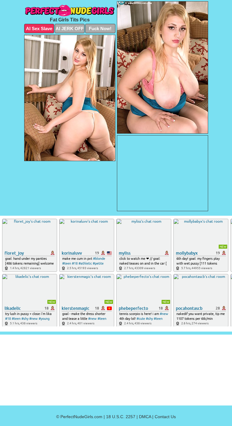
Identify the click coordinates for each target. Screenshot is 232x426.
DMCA (145, 416)
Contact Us (165, 416)
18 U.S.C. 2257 (120, 416)
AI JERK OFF (70, 28)
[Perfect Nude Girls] (69, 10)
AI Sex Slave (39, 28)
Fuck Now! (100, 28)
